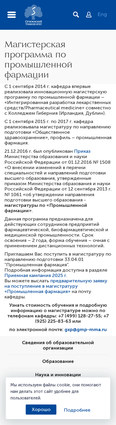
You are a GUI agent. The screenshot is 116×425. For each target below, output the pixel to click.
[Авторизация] (92, 15)
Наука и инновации (58, 374)
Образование (58, 361)
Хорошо (41, 409)
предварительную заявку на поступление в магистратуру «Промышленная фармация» (55, 286)
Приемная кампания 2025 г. (35, 275)
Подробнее (77, 410)
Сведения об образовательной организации (58, 345)
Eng (102, 14)
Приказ (82, 151)
